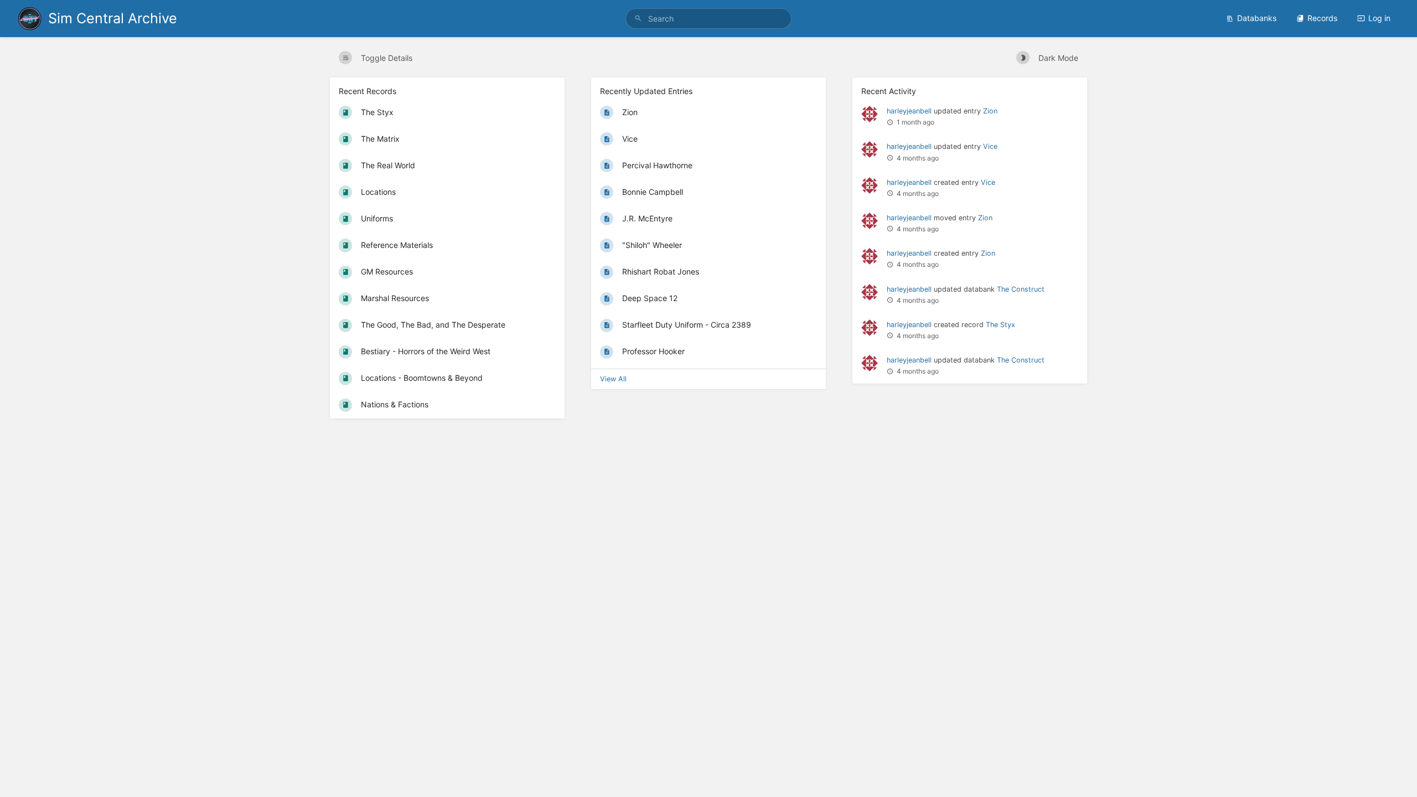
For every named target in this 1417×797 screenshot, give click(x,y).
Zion (990, 111)
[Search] (638, 18)
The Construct (1020, 289)
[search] (708, 18)
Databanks (1256, 18)
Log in (1379, 18)
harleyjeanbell (909, 111)
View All (613, 379)
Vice (990, 146)
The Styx (1000, 324)
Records (1322, 18)
